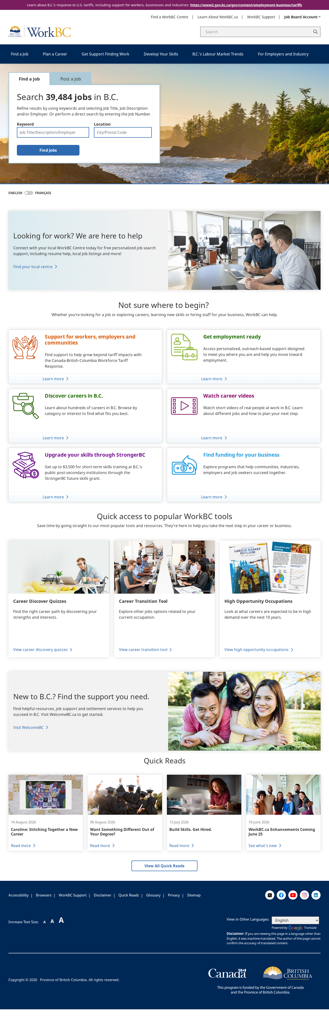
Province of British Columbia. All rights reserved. (79, 979)
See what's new (263, 845)
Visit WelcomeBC (28, 727)
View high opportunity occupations (256, 649)
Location (102, 124)
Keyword (25, 124)
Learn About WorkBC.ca (217, 16)
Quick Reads (128, 895)
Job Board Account (301, 16)
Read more (21, 845)
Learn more (53, 378)
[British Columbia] (260, 979)
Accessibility (18, 895)
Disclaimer (102, 895)
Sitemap (194, 895)
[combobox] (123, 132)
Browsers (44, 895)
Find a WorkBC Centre (169, 16)
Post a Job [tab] (70, 79)
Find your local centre (33, 266)
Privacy (174, 895)
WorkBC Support (261, 16)
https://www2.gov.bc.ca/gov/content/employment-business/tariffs (246, 5)
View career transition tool (143, 649)
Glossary (153, 895)
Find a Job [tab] (29, 79)
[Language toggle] (29, 193)
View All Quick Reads (164, 866)
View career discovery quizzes (40, 649)
